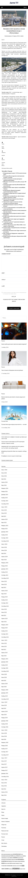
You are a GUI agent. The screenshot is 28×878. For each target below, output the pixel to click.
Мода (2, 812)
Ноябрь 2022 (4, 600)
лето (13, 861)
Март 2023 (4, 593)
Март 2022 (4, 621)
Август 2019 (4, 702)
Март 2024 (4, 559)
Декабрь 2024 (4, 531)
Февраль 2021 (4, 658)
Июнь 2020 (4, 677)
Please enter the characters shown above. (14, 300)
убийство (10, 868)
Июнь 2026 (4, 476)
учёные (21, 868)
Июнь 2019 (4, 705)
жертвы (24, 855)
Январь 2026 (4, 491)
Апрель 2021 (4, 652)
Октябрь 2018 (4, 727)
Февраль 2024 (4, 562)
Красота (3, 809)
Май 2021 (3, 649)
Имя (3, 273)
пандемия (13, 863)
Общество (3, 824)
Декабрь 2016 (4, 773)
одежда (8, 863)
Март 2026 (4, 485)
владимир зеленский (6, 855)
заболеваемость (4, 857)
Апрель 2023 (4, 590)
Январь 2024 (4, 565)
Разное (3, 340)
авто (2, 854)
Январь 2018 (4, 745)
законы (11, 857)
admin (22, 36)
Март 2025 (4, 522)
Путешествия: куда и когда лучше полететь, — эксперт (14, 424)
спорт (18, 865)
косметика (4, 861)
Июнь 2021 (4, 646)
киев (16, 859)
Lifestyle (3, 802)
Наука (2, 815)
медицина (23, 861)
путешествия (9, 865)
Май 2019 (3, 708)
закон (8, 857)
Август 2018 (4, 730)
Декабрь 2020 (4, 661)
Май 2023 (3, 587)
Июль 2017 (4, 761)
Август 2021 (4, 640)
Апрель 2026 (4, 482)
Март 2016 (4, 795)
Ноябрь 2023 (4, 572)
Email (4, 279)
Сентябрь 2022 (5, 606)
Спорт (2, 840)
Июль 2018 (4, 733)
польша (21, 863)
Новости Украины (5, 821)
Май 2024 (3, 553)
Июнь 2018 (4, 736)
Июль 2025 (4, 510)
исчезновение (8, 859)
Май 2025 (3, 516)
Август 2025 (4, 507)
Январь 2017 (4, 770)
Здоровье (3, 806)
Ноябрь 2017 (4, 748)
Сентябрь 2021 (5, 637)
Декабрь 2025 (4, 494)
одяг (11, 863)
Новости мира (4, 818)
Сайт (3, 286)
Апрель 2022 (4, 618)
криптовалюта (9, 861)
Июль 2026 (4, 472)
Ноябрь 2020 (4, 665)
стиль (20, 865)
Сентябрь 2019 (5, 699)
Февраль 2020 (4, 689)
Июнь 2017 (4, 764)
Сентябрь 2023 (5, 578)
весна (22, 854)
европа (21, 855)
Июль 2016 (4, 782)
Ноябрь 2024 (4, 534)
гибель (15, 855)
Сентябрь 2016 (5, 776)
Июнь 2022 (4, 612)
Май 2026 (3, 479)
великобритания (17, 854)
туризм (7, 868)
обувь (6, 863)
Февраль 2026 (4, 488)
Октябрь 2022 (4, 603)
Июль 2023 (4, 581)
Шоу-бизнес (4, 843)
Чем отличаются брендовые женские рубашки (12, 370)
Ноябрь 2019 (4, 696)
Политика (3, 827)
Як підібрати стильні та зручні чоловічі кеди (11, 456)
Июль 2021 (4, 643)
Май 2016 (3, 789)
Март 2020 (4, 686)
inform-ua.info (9, 168)
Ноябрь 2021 (4, 631)
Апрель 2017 (4, 767)
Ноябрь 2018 (4, 723)
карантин (13, 859)
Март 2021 (4, 655)
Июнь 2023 (4, 584)
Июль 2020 (4, 674)
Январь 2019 (4, 717)
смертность (15, 865)
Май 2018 (3, 739)
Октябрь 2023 (4, 575)
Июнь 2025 (4, 513)
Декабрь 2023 (4, 569)
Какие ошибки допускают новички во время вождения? (14, 344)
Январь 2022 (4, 627)
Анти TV (14, 3)
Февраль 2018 (4, 742)
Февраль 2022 (4, 624)
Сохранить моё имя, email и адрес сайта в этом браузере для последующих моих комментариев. (14, 293)
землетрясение (20, 857)
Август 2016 (4, 779)
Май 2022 (3, 615)
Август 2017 (4, 758)
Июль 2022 (4, 609)
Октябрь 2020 (4, 668)
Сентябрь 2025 (5, 503)
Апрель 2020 (4, 683)
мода (3, 863)
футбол (23, 868)
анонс (12, 854)
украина (16, 868)
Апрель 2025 (4, 519)
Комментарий (6, 253)
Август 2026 (4, 469)
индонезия (3, 859)
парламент (17, 863)
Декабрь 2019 (4, 692)
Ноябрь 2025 (4, 497)
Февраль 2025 (4, 525)
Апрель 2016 (4, 792)
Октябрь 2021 (4, 634)
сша (22, 865)
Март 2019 (4, 714)
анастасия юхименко (7, 854)
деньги (18, 855)
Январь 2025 (4, 528)
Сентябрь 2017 (5, 754)
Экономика (4, 846)
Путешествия (4, 421)
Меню (25, 7)
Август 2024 (4, 544)
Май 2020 (3, 680)
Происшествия (4, 830)
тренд (2, 868)
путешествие (4, 865)
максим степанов (17, 861)
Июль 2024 (4, 547)
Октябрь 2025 (4, 500)
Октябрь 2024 (4, 538)
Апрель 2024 (4, 556)
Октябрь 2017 (4, 751)
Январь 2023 (4, 596)
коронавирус (20, 859)
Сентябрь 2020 (5, 671)
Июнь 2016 (4, 785)
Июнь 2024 (4, 550)
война (12, 855)
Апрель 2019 (4, 711)
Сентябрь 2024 (5, 541)
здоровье (15, 857)
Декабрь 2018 (4, 720)
